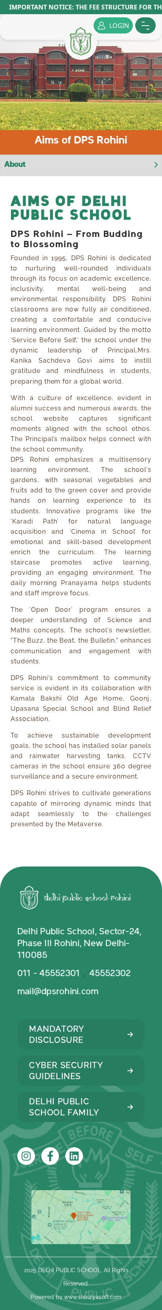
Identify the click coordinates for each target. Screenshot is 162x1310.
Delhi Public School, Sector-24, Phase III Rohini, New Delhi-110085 (79, 943)
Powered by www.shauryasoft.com (76, 1297)
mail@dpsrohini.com (57, 991)
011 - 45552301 (48, 973)
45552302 (111, 973)
